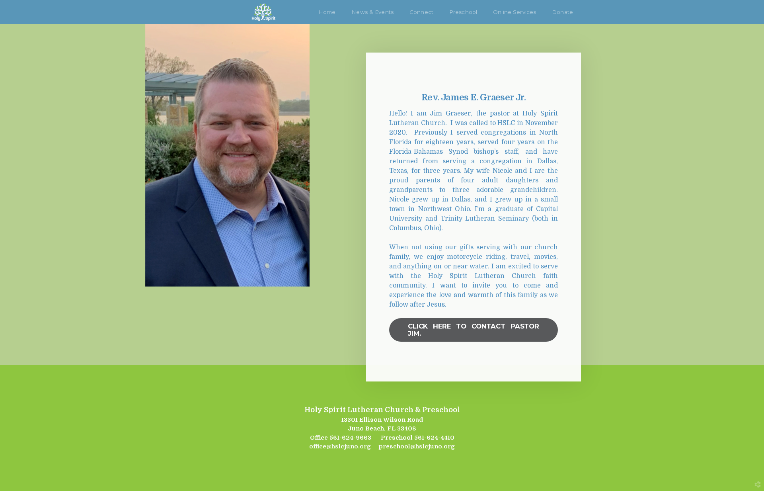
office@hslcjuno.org (340, 446)
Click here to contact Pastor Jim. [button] (473, 329)
